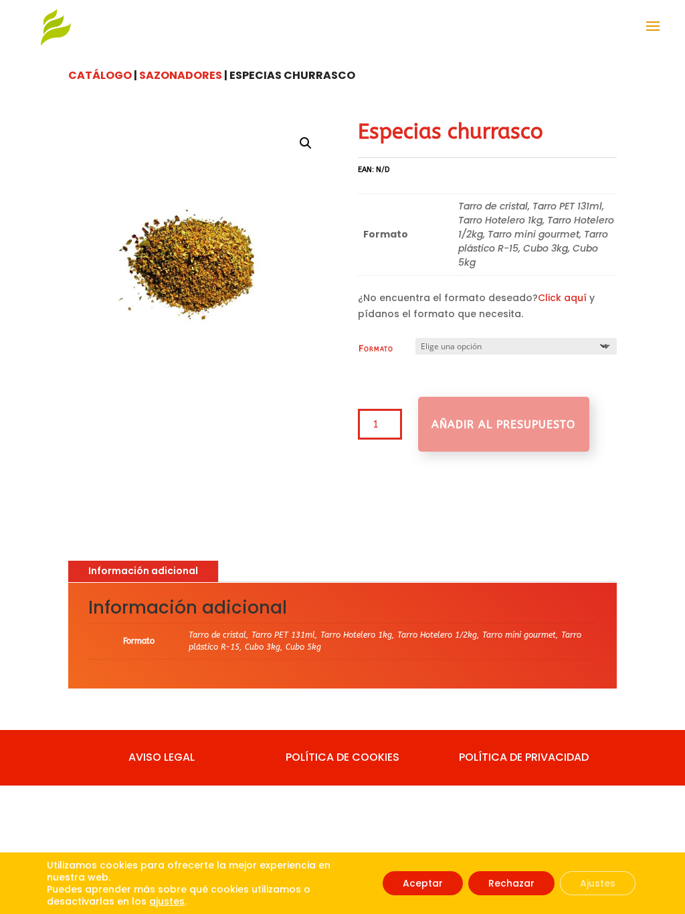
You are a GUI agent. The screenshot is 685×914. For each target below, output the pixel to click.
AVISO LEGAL (161, 757)
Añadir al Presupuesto (503, 424)
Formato (376, 348)
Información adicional (143, 570)
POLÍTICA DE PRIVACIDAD (524, 757)
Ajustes (597, 883)
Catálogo (100, 75)
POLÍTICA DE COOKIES (342, 757)
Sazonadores (180, 75)
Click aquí (562, 297)
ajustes (167, 901)
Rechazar (511, 883)
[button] (306, 143)
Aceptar (423, 883)
